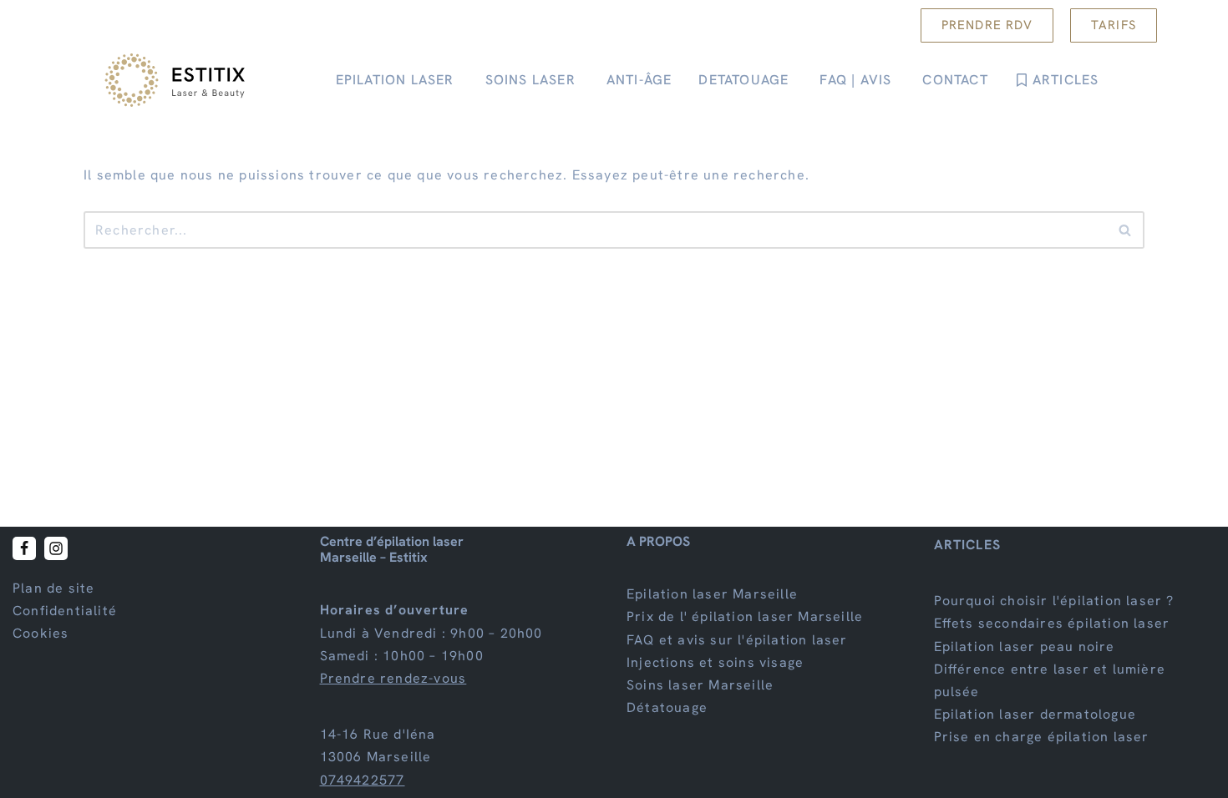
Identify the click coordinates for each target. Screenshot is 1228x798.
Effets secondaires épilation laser (1052, 624)
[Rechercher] (1125, 230)
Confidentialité (65, 610)
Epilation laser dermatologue (1035, 714)
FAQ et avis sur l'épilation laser (737, 640)
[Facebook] (24, 548)
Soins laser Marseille (700, 685)
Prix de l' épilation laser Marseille (745, 617)
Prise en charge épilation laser (1041, 737)
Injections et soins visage (715, 662)
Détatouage (667, 707)
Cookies (41, 634)
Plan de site (53, 588)
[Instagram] (56, 548)
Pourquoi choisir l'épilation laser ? (1054, 600)
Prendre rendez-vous (393, 678)
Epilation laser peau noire (1024, 646)
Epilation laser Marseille (712, 594)
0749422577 (362, 780)
